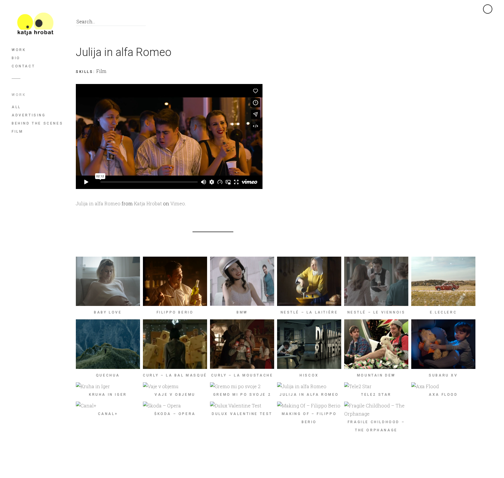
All (16, 107)
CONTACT (23, 66)
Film (17, 131)
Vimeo (177, 203)
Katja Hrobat (148, 203)
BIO (16, 58)
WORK (19, 50)
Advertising (29, 115)
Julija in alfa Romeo (98, 203)
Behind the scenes (37, 123)
